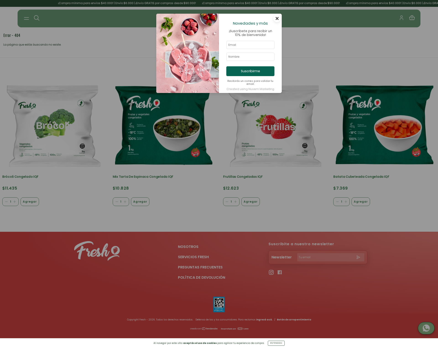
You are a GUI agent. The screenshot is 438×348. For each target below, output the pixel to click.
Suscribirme (250, 71)
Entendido (276, 343)
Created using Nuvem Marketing (250, 89)
